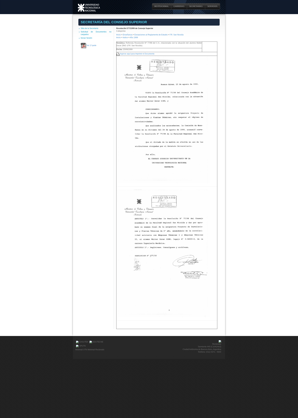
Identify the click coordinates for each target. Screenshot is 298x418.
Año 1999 (134, 37)
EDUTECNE (98, 342)
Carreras (179, 6)
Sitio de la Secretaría (89, 28)
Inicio (118, 35)
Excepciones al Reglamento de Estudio (151, 35)
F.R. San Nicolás (177, 35)
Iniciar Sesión (86, 38)
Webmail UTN (81, 350)
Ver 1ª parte (91, 45)
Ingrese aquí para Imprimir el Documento (137, 54)
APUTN (82, 346)
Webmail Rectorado (96, 350)
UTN (89, 7)
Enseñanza (128, 35)
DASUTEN (83, 342)
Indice (125, 37)
